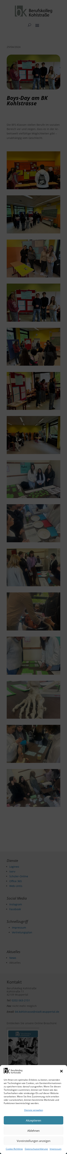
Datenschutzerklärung (36, 1148)
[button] (61, 1071)
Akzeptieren (33, 1120)
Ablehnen (33, 1130)
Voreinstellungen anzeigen (33, 1141)
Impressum (55, 1148)
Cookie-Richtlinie (14, 1148)
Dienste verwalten (33, 1110)
